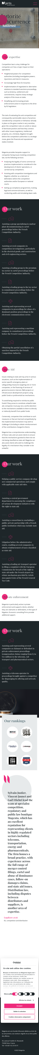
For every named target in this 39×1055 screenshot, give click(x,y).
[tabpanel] (19, 848)
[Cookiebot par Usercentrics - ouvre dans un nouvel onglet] (12, 963)
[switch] (21, 993)
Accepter (20, 1006)
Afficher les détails (25, 1000)
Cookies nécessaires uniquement (19, 1017)
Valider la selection (19, 1011)
